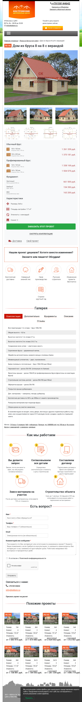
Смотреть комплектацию (41, 234)
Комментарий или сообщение (18, 541)
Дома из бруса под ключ (29, 41)
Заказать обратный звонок (60, 9)
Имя (8, 514)
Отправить (12, 575)
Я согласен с (27, 558)
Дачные (41, 424)
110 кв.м (13, 424)
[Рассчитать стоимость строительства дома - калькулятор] (53, 28)
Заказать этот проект (41, 226)
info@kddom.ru (12, 25)
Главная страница (11, 41)
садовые (32, 427)
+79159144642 (61, 3)
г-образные (33, 424)
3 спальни (21, 424)
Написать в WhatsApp (60, 7)
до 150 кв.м (61, 424)
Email (8, 532)
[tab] (13, 316)
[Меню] (8, 33)
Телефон (10, 523)
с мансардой (14, 427)
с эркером (24, 427)
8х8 (27, 424)
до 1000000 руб (50, 424)
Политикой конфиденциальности (32, 558)
